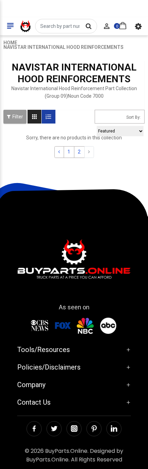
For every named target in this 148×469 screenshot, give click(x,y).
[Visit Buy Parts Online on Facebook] (34, 428)
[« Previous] (59, 152)
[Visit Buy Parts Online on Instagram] (74, 428)
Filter (17, 116)
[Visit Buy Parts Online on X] (54, 428)
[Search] (88, 26)
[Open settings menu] (138, 26)
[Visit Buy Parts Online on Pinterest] (94, 428)
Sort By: (133, 117)
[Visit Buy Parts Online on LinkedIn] (113, 428)
